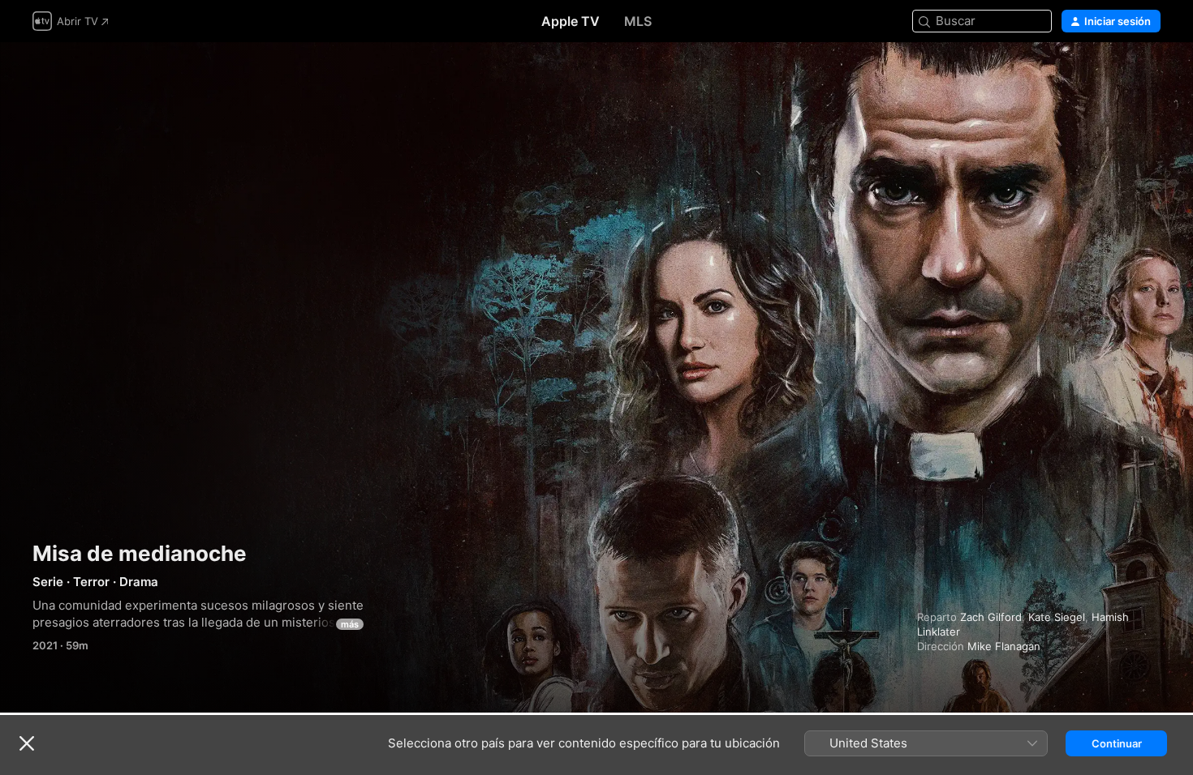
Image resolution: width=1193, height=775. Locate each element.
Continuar (1117, 743)
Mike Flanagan (1003, 646)
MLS (638, 21)
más (350, 624)
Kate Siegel (1056, 616)
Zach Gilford (991, 616)
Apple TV (570, 21)
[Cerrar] (26, 743)
